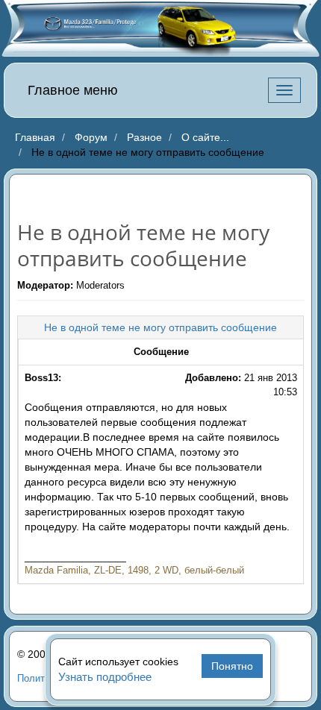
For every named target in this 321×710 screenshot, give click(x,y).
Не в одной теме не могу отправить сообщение (160, 327)
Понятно (232, 666)
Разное (144, 137)
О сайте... (205, 137)
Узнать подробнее (105, 676)
